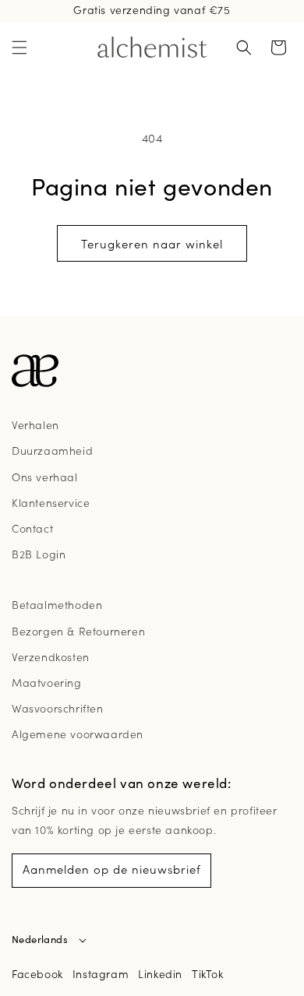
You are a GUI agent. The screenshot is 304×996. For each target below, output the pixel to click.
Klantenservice (51, 502)
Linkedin (160, 973)
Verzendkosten (51, 656)
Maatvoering (47, 682)
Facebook (37, 973)
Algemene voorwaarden (77, 733)
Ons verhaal (45, 476)
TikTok (208, 973)
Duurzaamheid (52, 450)
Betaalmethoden (57, 604)
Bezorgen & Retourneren (78, 631)
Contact (32, 528)
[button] (19, 47)
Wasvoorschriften (58, 708)
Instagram (100, 973)
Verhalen (35, 424)
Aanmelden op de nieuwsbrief (112, 869)
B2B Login (38, 553)
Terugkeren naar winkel (152, 243)
